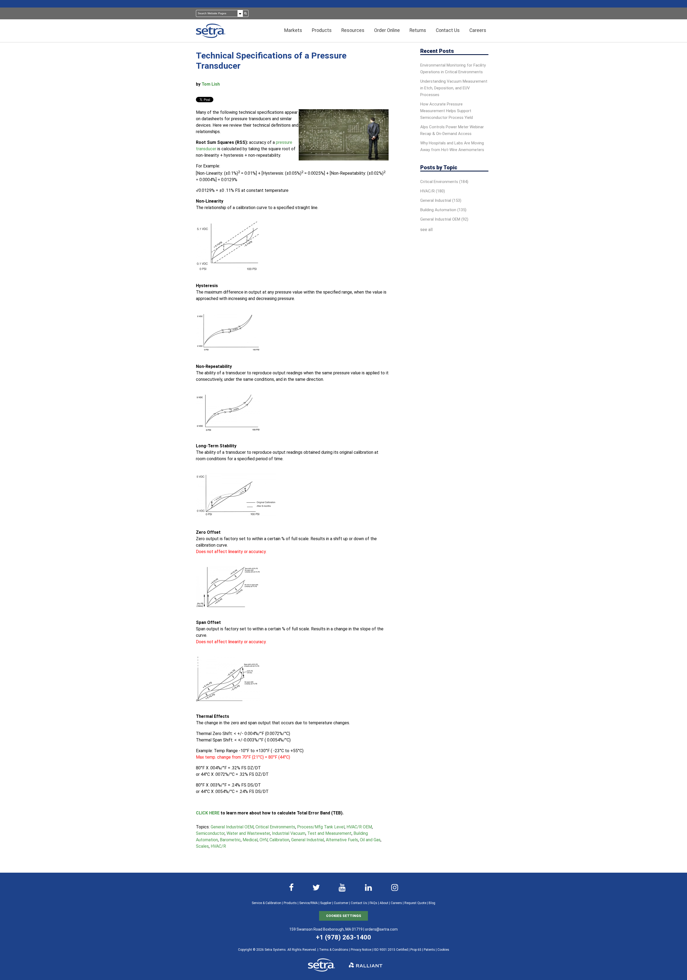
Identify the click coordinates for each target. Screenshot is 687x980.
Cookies (443, 950)
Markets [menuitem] (293, 30)
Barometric (230, 839)
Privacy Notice (361, 950)
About (384, 903)
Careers (396, 903)
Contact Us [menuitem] (448, 30)
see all (426, 229)
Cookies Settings (343, 916)
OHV (264, 839)
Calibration (279, 839)
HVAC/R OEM (359, 826)
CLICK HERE (208, 813)
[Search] (246, 13)
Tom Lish (211, 84)
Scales (202, 846)
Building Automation (443, 209)
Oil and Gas (370, 839)
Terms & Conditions (333, 950)
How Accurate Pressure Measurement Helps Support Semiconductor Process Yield (446, 111)
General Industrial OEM (232, 826)
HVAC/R (218, 846)
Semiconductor (210, 833)
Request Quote (415, 903)
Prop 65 (415, 950)
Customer (341, 903)
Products (290, 903)
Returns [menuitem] (418, 30)
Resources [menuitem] (352, 30)
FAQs (373, 903)
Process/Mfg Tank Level (321, 826)
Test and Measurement (329, 833)
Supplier (325, 903)
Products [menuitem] (322, 30)
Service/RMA (308, 903)
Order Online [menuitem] (387, 30)
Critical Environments (275, 826)
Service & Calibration (266, 903)
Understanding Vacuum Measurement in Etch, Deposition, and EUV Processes (453, 88)
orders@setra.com (381, 929)
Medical (250, 839)
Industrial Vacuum (288, 833)
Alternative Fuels (342, 839)
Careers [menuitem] (477, 30)
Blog (432, 903)
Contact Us (359, 903)
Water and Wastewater (248, 833)
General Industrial (307, 839)
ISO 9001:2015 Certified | (392, 950)
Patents (429, 950)
